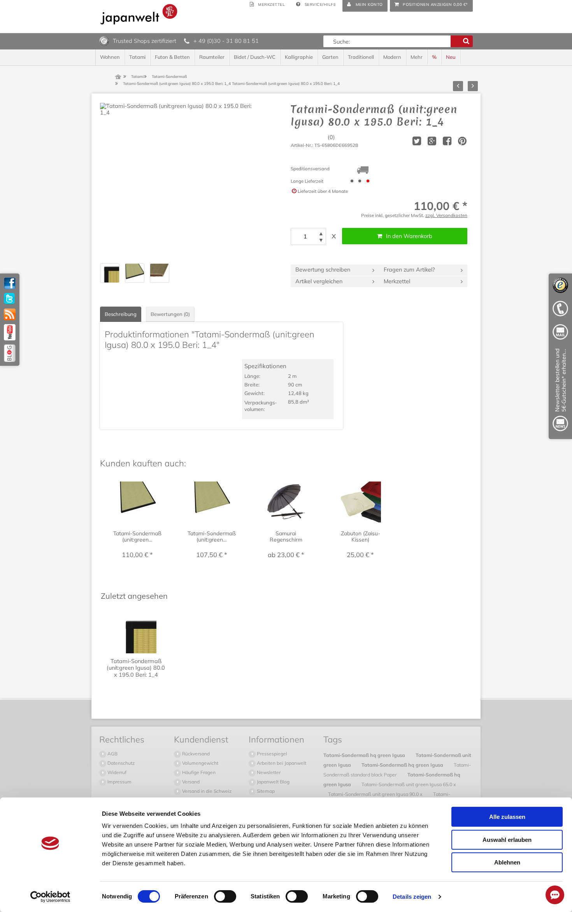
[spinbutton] (305, 236)
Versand (190, 782)
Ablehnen (507, 862)
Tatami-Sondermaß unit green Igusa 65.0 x (408, 784)
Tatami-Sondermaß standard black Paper (397, 770)
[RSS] (10, 314)
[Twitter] (10, 299)
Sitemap (265, 791)
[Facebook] (10, 283)
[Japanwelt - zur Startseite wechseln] (139, 14)
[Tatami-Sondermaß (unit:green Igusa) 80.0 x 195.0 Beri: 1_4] (178, 181)
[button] (321, 233)
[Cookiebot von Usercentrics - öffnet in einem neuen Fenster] (50, 897)
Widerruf (116, 772)
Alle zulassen (507, 816)
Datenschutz (120, 763)
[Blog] (10, 353)
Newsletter (268, 772)
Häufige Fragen (198, 772)
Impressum (119, 782)
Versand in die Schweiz (206, 791)
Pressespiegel (271, 754)
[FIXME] (560, 391)
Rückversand (195, 754)
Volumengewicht (199, 763)
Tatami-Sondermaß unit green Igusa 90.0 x (376, 794)
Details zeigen (412, 896)
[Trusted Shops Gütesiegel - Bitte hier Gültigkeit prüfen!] (104, 40)
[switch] (225, 896)
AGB (112, 754)
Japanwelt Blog (273, 782)
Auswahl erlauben (507, 839)
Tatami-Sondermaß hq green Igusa (364, 755)
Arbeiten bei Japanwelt (281, 763)
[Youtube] (10, 332)
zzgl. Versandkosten (446, 215)
